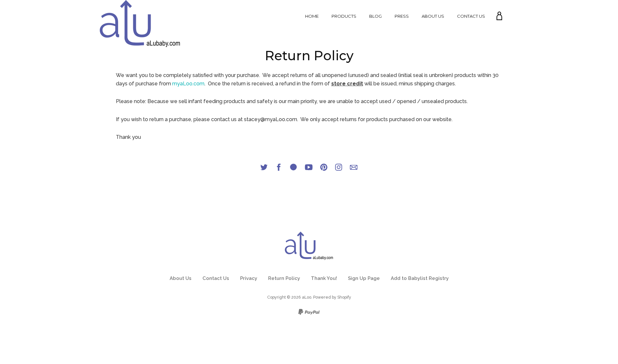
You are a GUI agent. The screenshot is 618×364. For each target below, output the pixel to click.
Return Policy (284, 278)
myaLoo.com (188, 84)
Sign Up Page (364, 278)
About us (433, 16)
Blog (375, 16)
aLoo (306, 297)
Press (402, 16)
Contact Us (471, 16)
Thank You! (324, 278)
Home (312, 16)
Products (344, 16)
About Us (181, 278)
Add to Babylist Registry (420, 278)
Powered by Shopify (332, 297)
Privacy (248, 278)
